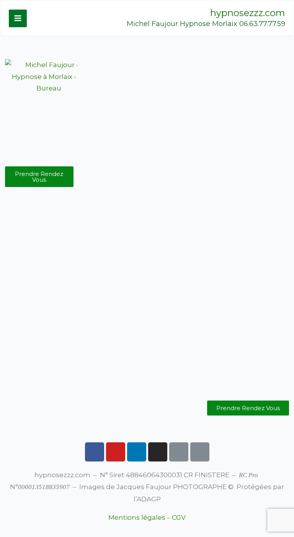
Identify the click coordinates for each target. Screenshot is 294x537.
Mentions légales (136, 517)
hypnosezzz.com (247, 12)
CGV (179, 517)
